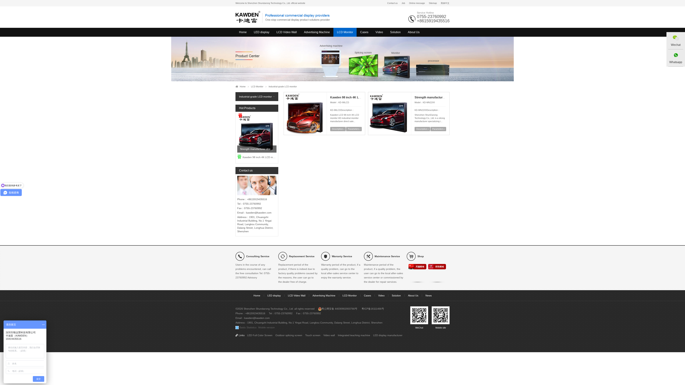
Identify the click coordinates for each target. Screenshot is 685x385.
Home (243, 32)
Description (337, 129)
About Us (414, 32)
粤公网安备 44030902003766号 (339, 308)
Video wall (329, 335)
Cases (364, 32)
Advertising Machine (317, 32)
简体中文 (445, 3)
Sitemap (433, 3)
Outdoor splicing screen (288, 335)
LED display (261, 32)
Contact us (392, 3)
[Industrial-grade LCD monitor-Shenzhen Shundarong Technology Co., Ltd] (283, 17)
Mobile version (266, 327)
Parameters (353, 129)
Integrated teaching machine (354, 335)
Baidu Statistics (248, 327)
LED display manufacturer (387, 335)
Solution (395, 32)
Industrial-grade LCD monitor (283, 86)
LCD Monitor (345, 32)
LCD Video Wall (286, 32)
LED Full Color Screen (259, 335)
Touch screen (312, 335)
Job (403, 3)
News (428, 295)
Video (379, 32)
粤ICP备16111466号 (373, 308)
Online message (417, 3)
